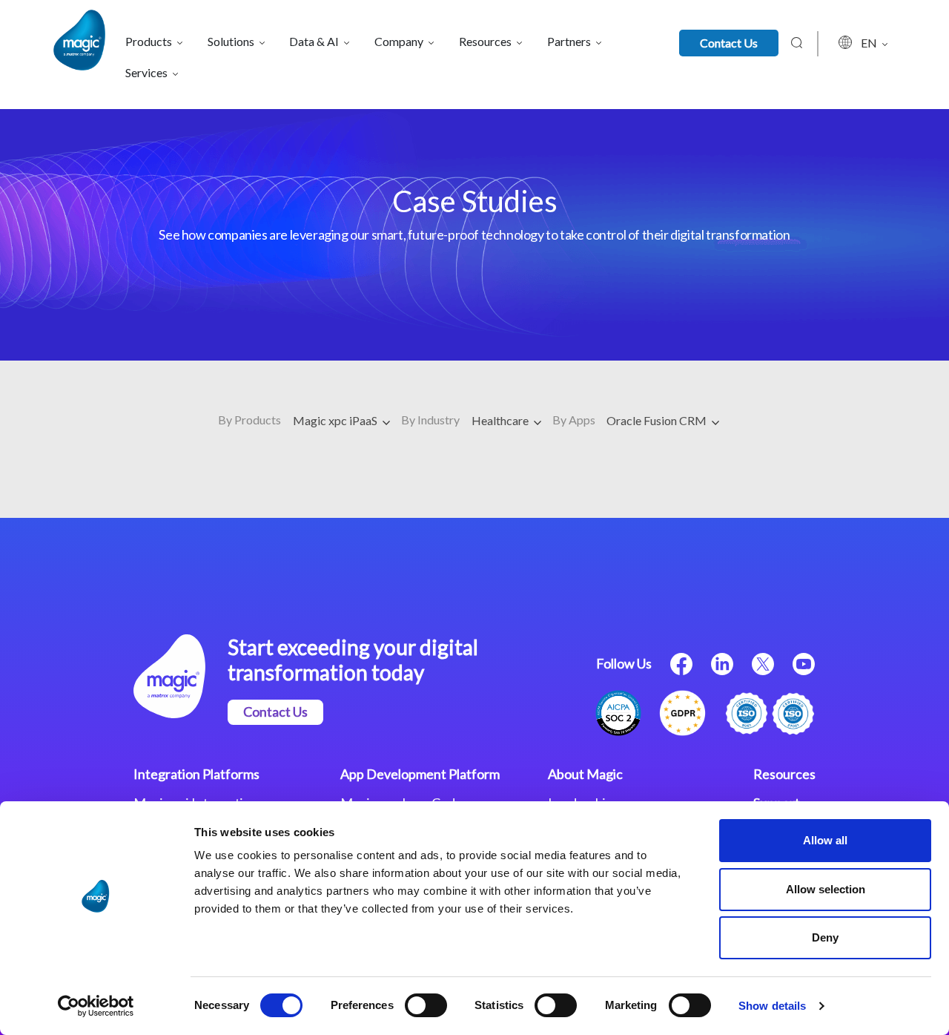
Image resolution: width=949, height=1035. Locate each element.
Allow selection (825, 889)
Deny (825, 937)
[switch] (426, 1005)
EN (870, 43)
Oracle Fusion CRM (657, 420)
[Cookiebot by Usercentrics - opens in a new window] (96, 1006)
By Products (249, 420)
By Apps (573, 420)
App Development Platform (420, 774)
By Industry (430, 420)
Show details (772, 1005)
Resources (784, 774)
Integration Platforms (196, 774)
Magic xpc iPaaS (336, 420)
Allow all (825, 840)
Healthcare (501, 420)
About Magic (585, 774)
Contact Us (729, 43)
